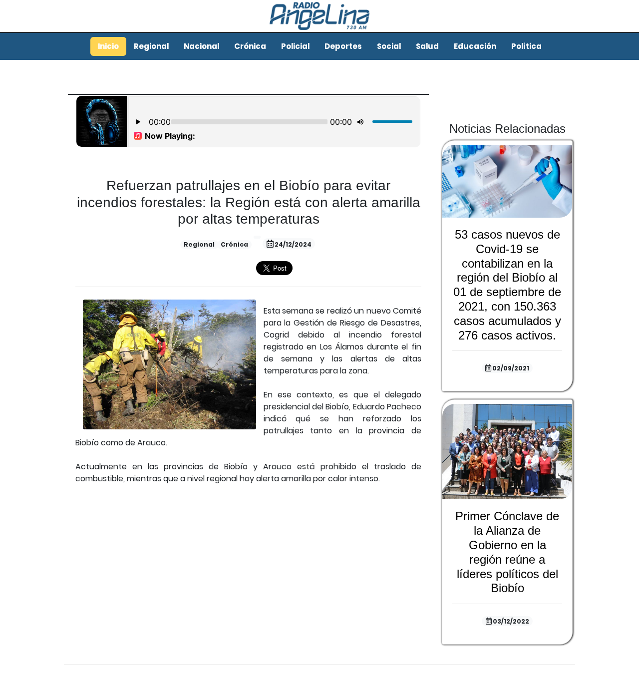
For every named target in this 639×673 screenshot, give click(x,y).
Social (389, 46)
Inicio (108, 46)
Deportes (343, 46)
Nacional (201, 46)
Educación (475, 46)
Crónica (250, 46)
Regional (151, 46)
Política (526, 46)
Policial (295, 46)
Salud (427, 46)
